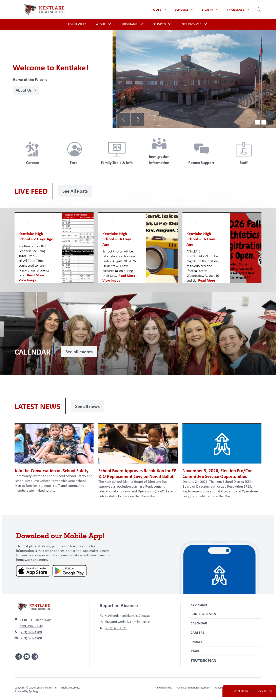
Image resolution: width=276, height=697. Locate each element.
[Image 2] (263, 122)
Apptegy (33, 691)
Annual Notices (163, 687)
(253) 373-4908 (31, 638)
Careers (197, 632)
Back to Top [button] (264, 691)
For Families (77, 24)
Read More (35, 275)
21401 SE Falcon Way (35, 619)
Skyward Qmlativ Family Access (127, 621)
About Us (24, 90)
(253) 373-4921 (116, 627)
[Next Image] (137, 120)
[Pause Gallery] (269, 115)
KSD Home (199, 604)
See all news (87, 406)
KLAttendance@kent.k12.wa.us (127, 615)
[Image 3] (270, 122)
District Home (240, 691)
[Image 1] (257, 122)
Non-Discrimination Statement (193, 687)
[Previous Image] (123, 120)
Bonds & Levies (203, 613)
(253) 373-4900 (31, 632)
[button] (210, 9)
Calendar (199, 623)
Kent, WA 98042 (31, 625)
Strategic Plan (203, 660)
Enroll (196, 641)
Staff (195, 651)
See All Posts (75, 191)
